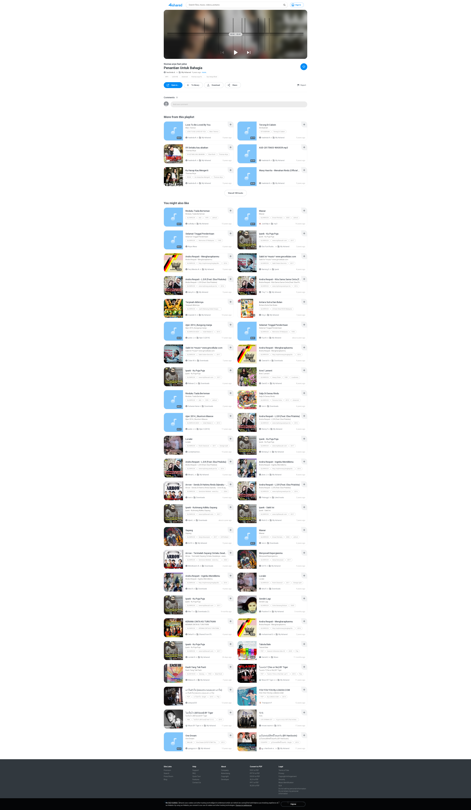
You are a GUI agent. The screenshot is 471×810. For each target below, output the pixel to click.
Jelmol (214, 218)
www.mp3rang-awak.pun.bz (208, 286)
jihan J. (264, 475)
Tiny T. (264, 292)
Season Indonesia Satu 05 (276, 651)
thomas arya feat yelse (198, 77)
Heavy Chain (276, 377)
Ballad (189, 742)
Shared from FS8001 (206, 634)
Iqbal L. (190, 520)
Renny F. (265, 429)
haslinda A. (170, 72)
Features (195, 779)
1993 (209, 674)
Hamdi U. (265, 657)
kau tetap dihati (212, 77)
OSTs (279, 726)
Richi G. (264, 520)
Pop (262, 651)
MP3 (166, 77)
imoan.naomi (267, 726)
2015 (294, 674)
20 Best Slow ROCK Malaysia (282, 309)
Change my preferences (244, 805)
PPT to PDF (254, 783)
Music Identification (286, 783)
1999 (206, 218)
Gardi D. (265, 383)
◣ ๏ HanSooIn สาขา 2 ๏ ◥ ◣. (268, 748)
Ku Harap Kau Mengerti (202, 177)
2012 (223, 742)
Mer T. (190, 612)
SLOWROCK (191, 628)
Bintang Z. (266, 452)
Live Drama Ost (266, 719)
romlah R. (192, 657)
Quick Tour (196, 776)
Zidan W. (191, 361)
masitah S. (192, 315)
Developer (225, 779)
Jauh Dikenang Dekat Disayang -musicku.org (210, 309)
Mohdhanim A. (193, 566)
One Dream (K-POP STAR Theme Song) (207, 742)
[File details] (173, 131)
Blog (165, 779)
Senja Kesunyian (204, 537)
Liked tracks (279, 497)
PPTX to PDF (255, 773)
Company (225, 770)
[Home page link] (175, 5)
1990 (219, 240)
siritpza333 (192, 703)
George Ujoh (224, 446)
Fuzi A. (264, 338)
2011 (214, 446)
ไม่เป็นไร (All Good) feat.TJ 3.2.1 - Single (205, 719)
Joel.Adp (265, 224)
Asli (200, 218)
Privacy (281, 773)
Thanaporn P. (267, 703)
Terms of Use (284, 770)
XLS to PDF (254, 779)
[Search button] (284, 5)
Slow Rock (211, 154)
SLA (280, 786)
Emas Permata (277, 218)
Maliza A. (191, 680)
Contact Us (196, 783)
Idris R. (190, 589)
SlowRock (265, 309)
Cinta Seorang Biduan (279, 605)
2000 (287, 218)
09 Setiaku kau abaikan (196, 154)
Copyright (225, 776)
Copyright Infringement (288, 776)
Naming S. (266, 269)
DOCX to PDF (255, 776)
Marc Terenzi (213, 131)
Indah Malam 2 (208, 332)
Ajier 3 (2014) (204, 338)
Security (282, 779)
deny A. (191, 292)
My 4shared (186, 72)
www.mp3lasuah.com (279, 240)
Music (276, 657)
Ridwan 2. (192, 383)
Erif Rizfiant (225, 537)
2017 (292, 240)
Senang (201, 674)
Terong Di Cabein (279, 131)
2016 (225, 263)
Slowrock (191, 218)
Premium (167, 770)
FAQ (194, 773)
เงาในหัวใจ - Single (200, 697)
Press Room (168, 776)
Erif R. (190, 543)
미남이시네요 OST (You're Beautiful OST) (287, 719)
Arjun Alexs (192, 247)
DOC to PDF (254, 770)
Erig (263, 315)
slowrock (185, 77)
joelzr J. (191, 338)
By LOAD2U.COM (273, 697)
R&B (188, 719)
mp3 (275, 224)
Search (166, 773)
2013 (287, 400)
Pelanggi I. (266, 497)
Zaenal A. (265, 361)
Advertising (225, 773)
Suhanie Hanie (193, 406)
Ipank (277, 269)
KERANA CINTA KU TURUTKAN (209, 628)
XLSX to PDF (254, 786)
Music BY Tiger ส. (268, 680)
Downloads (204, 361)
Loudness (295, 377)
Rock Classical (204, 446)
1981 (286, 377)
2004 (225, 491)
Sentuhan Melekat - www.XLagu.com (210, 491)
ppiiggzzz (192, 748)
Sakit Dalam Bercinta (279, 263)
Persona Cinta (277, 400)
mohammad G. (267, 634)
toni (263, 406)
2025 (290, 651)
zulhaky (191, 224)
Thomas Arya (223, 154)
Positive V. (265, 612)
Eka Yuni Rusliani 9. (268, 247)
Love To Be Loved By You (196, 131)
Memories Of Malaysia (206, 240)
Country (264, 742)
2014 (218, 332)
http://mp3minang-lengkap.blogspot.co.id (210, 263)
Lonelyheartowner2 (195, 452)
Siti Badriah (265, 131)
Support (195, 770)
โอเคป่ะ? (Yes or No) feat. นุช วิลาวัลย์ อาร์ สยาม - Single (278, 674)
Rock (189, 177)
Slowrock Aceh (193, 332)
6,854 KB (175, 77)
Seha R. (191, 634)
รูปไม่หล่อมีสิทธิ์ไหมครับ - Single (281, 742)
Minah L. (191, 475)
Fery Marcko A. (194, 269)
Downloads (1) (203, 612)
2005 (292, 605)
